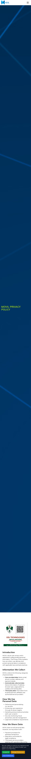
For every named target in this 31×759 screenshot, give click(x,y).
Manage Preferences (18, 752)
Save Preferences (8, 755)
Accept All (6, 752)
